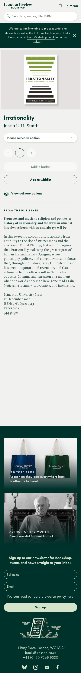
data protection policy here (53, 596)
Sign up (40, 607)
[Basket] (60, 6)
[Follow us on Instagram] (35, 667)
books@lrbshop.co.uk (41, 37)
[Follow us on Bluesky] (24, 667)
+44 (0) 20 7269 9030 (40, 657)
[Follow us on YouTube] (47, 667)
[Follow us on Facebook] (57, 667)
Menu (74, 6)
